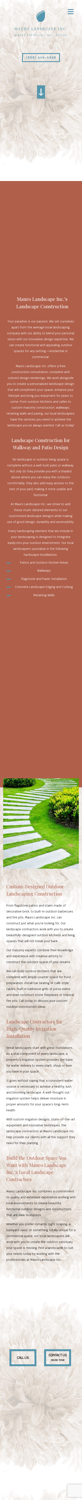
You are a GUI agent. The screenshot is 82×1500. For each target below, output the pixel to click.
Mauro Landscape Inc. (41, 28)
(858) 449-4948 (41, 57)
